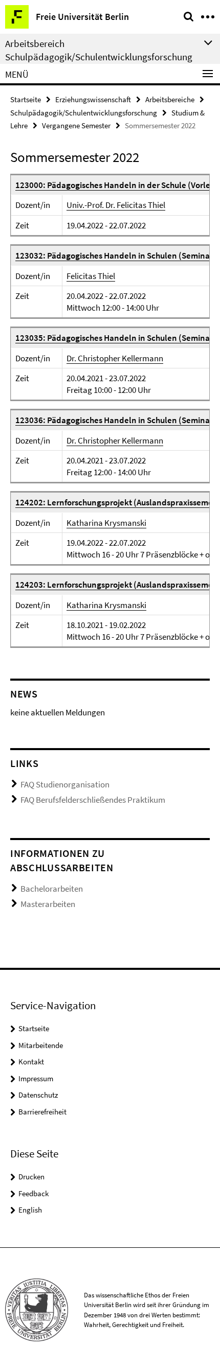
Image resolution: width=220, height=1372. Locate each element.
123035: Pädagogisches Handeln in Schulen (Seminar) (115, 337)
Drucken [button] (31, 1176)
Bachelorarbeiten (51, 888)
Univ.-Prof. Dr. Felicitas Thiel (116, 205)
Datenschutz (38, 1095)
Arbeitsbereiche (169, 99)
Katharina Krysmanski (106, 522)
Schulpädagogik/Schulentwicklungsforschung (83, 113)
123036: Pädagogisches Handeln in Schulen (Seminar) (115, 420)
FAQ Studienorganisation (64, 784)
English (30, 1210)
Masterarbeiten (47, 904)
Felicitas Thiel (91, 276)
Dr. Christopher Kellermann (115, 358)
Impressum (35, 1078)
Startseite (25, 99)
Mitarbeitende (40, 1045)
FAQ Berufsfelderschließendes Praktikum (92, 799)
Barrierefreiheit (42, 1112)
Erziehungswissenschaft (93, 99)
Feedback (33, 1193)
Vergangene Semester (76, 125)
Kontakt (31, 1061)
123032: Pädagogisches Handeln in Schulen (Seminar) (115, 255)
